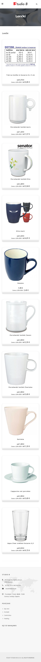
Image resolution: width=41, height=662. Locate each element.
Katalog (6, 618)
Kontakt (6, 612)
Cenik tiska (7, 615)
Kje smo (6, 609)
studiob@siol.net (10, 589)
